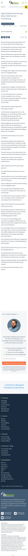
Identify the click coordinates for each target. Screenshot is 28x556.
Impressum (4, 465)
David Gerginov (23, 26)
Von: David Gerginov (9, 314)
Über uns (3, 463)
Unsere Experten (5, 429)
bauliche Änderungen (17, 234)
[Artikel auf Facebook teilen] (2, 37)
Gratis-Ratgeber (5, 423)
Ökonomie (4, 407)
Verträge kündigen (6, 475)
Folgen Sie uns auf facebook (7, 513)
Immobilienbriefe (5, 455)
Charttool (3, 425)
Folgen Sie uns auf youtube (7, 517)
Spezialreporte (5, 411)
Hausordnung (4, 178)
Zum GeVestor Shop (6, 449)
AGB (2, 471)
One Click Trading (5, 439)
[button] (26, 7)
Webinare (3, 421)
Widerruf (3, 469)
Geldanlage (4, 401)
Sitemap (3, 481)
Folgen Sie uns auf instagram (20, 513)
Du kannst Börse (5, 441)
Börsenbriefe (4, 451)
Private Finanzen (5, 405)
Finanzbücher (4, 453)
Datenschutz (4, 467)
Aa (23, 37)
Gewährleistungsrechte (7, 479)
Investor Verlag (5, 437)
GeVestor (3, 6)
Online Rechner (5, 427)
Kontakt (3, 419)
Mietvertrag (20, 44)
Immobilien (4, 403)
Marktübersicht (5, 409)
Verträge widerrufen (6, 477)
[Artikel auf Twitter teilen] (4, 37)
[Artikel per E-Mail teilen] (7, 37)
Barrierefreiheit (5, 473)
